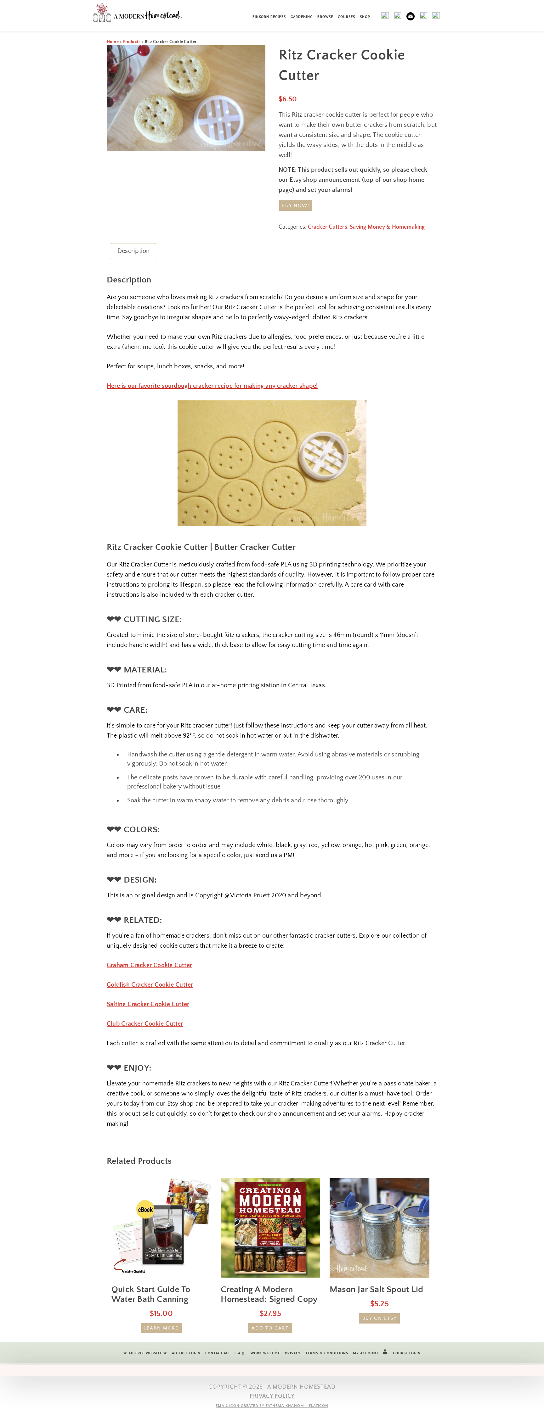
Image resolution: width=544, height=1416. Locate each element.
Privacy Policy (272, 1396)
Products (132, 41)
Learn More (161, 1328)
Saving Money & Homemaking (387, 227)
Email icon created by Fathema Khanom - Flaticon (272, 1406)
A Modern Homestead (140, 14)
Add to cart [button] (270, 1328)
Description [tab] (133, 251)
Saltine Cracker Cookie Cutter (148, 1004)
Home (113, 41)
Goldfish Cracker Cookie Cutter (150, 984)
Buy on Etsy (379, 1318)
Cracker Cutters (327, 227)
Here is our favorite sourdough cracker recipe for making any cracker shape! (212, 385)
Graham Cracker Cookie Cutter (149, 965)
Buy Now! (295, 205)
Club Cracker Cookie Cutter (145, 1023)
